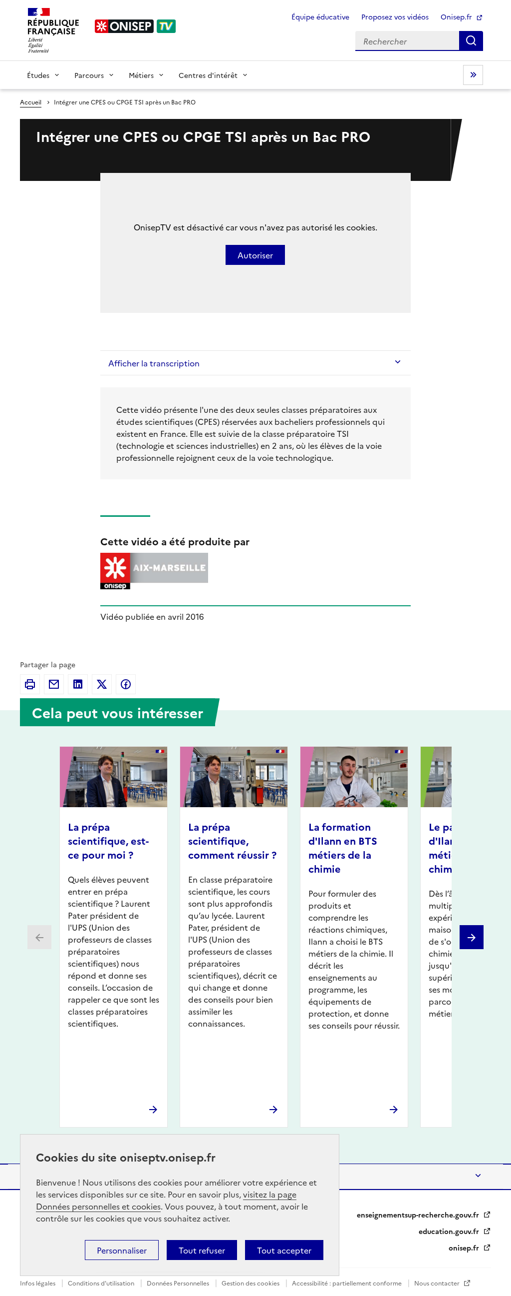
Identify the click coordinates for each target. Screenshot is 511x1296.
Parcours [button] (89, 75)
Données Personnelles (179, 1283)
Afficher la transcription (154, 362)
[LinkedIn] (78, 684)
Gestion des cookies (251, 1283)
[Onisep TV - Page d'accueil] (136, 26)
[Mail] (54, 684)
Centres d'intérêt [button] (208, 75)
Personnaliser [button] (122, 1250)
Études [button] (38, 75)
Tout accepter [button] (284, 1250)
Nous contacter (437, 1283)
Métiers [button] (141, 75)
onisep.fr (465, 1248)
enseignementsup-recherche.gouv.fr (419, 1215)
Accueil (30, 101)
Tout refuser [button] (202, 1250)
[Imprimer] (30, 684)
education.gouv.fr (450, 1231)
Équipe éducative (320, 16)
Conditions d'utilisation (102, 1283)
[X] (102, 684)
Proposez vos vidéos (395, 16)
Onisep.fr (457, 16)
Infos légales (38, 1283)
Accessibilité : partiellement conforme (347, 1283)
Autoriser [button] (255, 254)
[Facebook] (126, 684)
